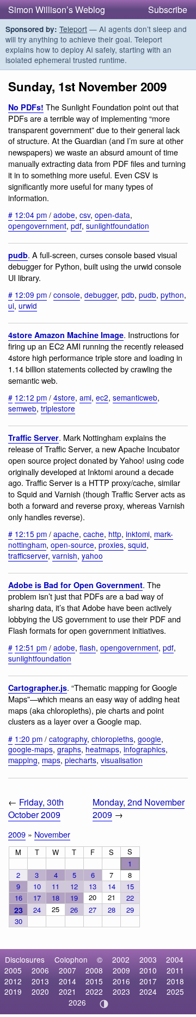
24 (37, 909)
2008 (94, 970)
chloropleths (112, 738)
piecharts (80, 759)
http (114, 533)
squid (137, 544)
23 (18, 909)
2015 (94, 981)
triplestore (58, 408)
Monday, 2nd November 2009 (139, 808)
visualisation (122, 759)
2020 (40, 991)
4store (64, 397)
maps (51, 759)
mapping (23, 759)
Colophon (71, 959)
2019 (13, 991)
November (52, 834)
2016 (121, 981)
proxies (111, 544)
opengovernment (37, 225)
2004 (174, 959)
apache (66, 533)
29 (130, 909)
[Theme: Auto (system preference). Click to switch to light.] (104, 1004)
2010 (148, 970)
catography (68, 738)
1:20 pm (28, 738)
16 (18, 898)
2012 (13, 981)
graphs (69, 749)
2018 (175, 981)
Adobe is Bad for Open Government (75, 584)
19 (74, 898)
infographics (145, 749)
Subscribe (167, 9)
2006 (40, 970)
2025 (175, 991)
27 (92, 909)
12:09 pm (31, 294)
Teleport (73, 28)
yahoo (92, 555)
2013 (40, 981)
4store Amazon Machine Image (66, 334)
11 (55, 886)
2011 (175, 970)
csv (84, 214)
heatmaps (102, 749)
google (149, 738)
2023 (121, 991)
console (66, 294)
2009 (17, 834)
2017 (148, 981)
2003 (148, 959)
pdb (127, 294)
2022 (94, 991)
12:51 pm (31, 647)
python (172, 294)
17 (37, 898)
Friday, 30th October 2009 (36, 808)
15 (130, 886)
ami (85, 397)
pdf (76, 225)
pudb (18, 254)
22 (130, 898)
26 (74, 909)
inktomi (138, 533)
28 (111, 909)
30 (18, 921)
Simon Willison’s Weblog (56, 9)
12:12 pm (31, 397)
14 (111, 886)
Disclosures (25, 959)
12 (74, 886)
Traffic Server (33, 437)
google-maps (30, 749)
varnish (64, 555)
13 (92, 886)
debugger (100, 294)
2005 (13, 970)
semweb (22, 408)
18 (55, 898)
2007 (67, 970)
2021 (67, 991)
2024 (148, 991)
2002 (121, 959)
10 (37, 886)
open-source (72, 544)
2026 (77, 1002)
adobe (64, 214)
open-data (112, 214)
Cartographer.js (37, 687)
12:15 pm (31, 533)
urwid (28, 305)
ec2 (102, 397)
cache (93, 533)
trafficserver (28, 555)
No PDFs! (26, 107)
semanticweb (135, 397)
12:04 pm (31, 214)
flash (87, 647)
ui (11, 305)
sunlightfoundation (117, 225)
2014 (67, 981)
